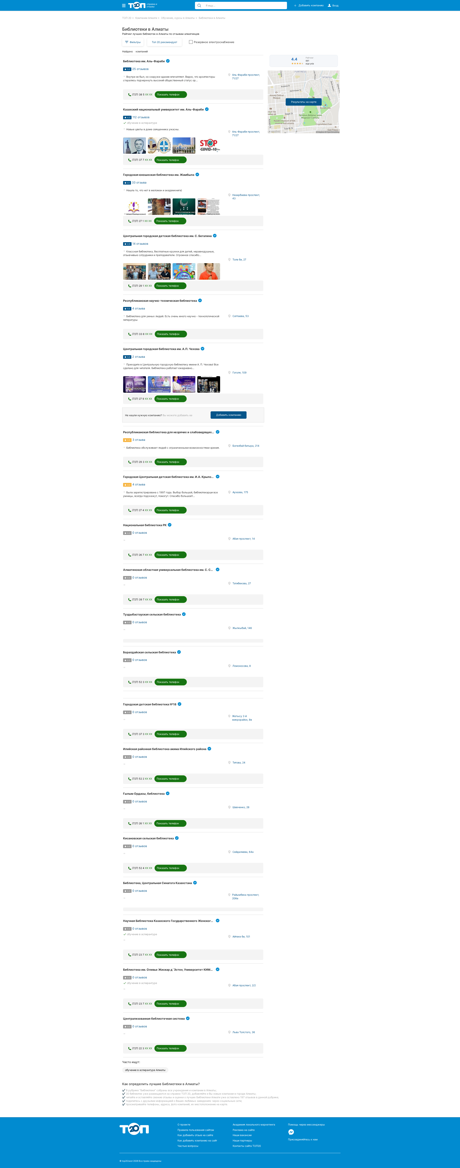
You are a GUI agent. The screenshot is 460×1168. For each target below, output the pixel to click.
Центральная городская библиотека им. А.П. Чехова (161, 349)
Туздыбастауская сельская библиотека (152, 614)
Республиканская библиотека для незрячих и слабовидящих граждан (174, 432)
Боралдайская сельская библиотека (149, 652)
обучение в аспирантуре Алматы (145, 1069)
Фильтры (135, 42)
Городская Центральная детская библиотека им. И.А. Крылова (169, 477)
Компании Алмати (146, 17)
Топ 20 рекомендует (164, 42)
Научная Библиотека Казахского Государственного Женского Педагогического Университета (191, 921)
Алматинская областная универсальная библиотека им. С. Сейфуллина (175, 570)
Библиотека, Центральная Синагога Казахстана (157, 883)
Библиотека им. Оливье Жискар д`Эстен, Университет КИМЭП (169, 969)
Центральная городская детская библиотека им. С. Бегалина (167, 236)
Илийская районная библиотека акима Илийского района (164, 749)
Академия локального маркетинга (254, 1124)
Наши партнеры (242, 1140)
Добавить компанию (228, 414)
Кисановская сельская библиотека (148, 838)
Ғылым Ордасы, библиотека (144, 793)
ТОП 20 (126, 17)
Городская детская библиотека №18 (149, 704)
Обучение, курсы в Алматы (178, 17)
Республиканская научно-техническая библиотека (160, 300)
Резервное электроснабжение (214, 42)
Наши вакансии (242, 1135)
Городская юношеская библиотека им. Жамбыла (158, 175)
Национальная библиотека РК (145, 525)
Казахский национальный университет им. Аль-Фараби (163, 109)
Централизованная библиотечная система (154, 1018)
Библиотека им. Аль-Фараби (144, 61)
